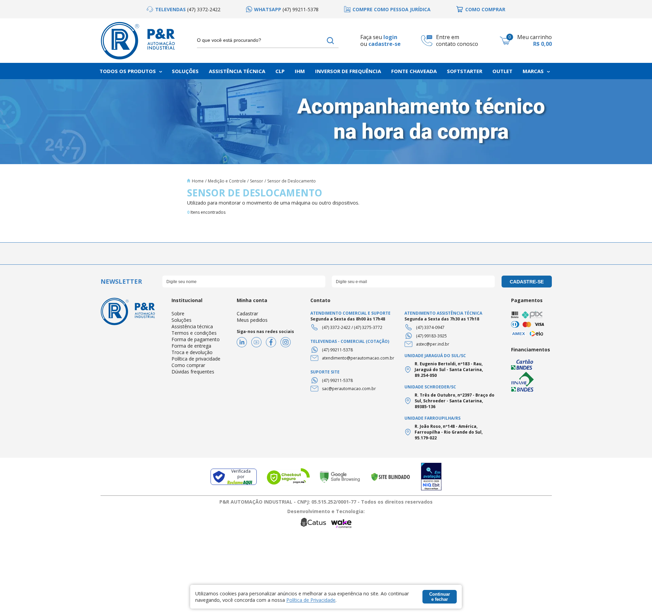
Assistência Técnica (237, 71)
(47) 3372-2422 (336, 327)
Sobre (177, 313)
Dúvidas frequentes (192, 371)
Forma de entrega (191, 346)
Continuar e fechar (439, 597)
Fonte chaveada (414, 71)
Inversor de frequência (348, 71)
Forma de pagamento (195, 339)
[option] (183, 9)
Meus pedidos (252, 320)
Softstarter (464, 71)
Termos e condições (194, 333)
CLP (280, 71)
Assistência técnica (192, 326)
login (390, 37)
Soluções (185, 71)
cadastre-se (384, 44)
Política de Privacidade (311, 600)
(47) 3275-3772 (368, 327)
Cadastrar (247, 313)
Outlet (502, 71)
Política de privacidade (195, 358)
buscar (330, 40)
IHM (300, 71)
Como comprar (188, 365)
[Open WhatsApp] (635, 594)
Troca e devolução (192, 352)
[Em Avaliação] (431, 476)
